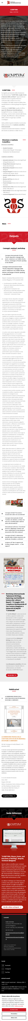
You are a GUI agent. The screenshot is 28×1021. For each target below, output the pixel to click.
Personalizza (14, 1013)
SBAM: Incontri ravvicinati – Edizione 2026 (12, 982)
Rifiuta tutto (14, 1017)
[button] (3, 502)
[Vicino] (26, 995)
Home (11, 12)
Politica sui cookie (18, 1006)
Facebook (7, 965)
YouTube (7, 972)
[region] (14, 1007)
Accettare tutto (14, 1009)
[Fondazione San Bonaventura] (14, 2)
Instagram (8, 969)
